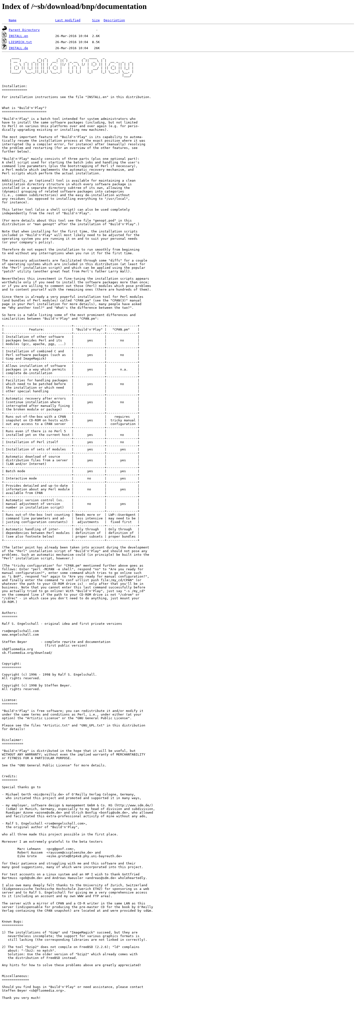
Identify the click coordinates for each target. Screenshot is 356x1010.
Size (96, 20)
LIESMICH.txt (20, 42)
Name (12, 20)
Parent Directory (24, 30)
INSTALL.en (18, 36)
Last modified (67, 20)
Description (114, 20)
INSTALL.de (18, 48)
